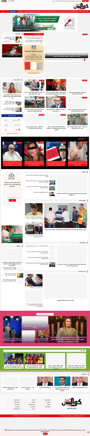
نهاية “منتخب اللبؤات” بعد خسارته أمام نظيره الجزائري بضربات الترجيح (76, 366)
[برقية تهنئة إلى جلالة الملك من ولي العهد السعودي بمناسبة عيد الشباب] (72, 183)
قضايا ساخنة (68, 11)
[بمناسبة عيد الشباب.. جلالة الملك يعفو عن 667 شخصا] (18, 110)
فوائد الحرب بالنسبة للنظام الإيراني (65, 300)
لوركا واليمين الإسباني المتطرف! (79, 387)
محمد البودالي (76, 416)
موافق (45, 434)
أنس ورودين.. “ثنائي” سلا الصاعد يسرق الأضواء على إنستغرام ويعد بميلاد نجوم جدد (12, 340)
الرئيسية (85, 11)
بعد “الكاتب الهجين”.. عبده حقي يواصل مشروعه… (36, 246)
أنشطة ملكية (74, 11)
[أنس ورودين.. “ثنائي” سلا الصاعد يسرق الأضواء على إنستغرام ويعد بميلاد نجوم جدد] (12, 329)
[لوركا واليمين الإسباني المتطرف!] (80, 381)
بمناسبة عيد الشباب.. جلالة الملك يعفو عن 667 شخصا (8, 109)
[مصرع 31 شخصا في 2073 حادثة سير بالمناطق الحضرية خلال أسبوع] (35, 102)
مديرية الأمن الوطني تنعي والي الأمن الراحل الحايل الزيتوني (77, 93)
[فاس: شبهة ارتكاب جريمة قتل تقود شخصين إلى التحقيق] (34, 228)
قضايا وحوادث (38, 11)
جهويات (43, 11)
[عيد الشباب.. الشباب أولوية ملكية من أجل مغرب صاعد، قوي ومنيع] (18, 103)
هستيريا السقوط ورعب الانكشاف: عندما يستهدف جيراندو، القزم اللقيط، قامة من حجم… (33, 42)
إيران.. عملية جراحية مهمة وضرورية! (27, 388)
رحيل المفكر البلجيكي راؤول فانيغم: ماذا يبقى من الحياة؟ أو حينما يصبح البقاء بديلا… (72, 265)
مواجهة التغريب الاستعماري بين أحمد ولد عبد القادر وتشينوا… (38, 258)
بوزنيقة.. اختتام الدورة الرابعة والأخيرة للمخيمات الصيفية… (9, 268)
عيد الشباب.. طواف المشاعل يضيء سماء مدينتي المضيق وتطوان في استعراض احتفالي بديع (12, 263)
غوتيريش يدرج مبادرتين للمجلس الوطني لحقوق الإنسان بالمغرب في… (37, 181)
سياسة (80, 11)
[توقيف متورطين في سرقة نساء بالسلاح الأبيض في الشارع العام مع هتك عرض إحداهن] (65, 215)
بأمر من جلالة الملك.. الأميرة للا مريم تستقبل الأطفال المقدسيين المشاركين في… (12, 96)
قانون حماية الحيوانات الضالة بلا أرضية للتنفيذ (10, 388)
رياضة (63, 11)
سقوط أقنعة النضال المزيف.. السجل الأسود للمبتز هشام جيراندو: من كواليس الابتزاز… (55, 128)
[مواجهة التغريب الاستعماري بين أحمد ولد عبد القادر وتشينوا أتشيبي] (52, 259)
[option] (12, 51)
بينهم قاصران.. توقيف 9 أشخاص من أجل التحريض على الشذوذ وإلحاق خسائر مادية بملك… (56, 93)
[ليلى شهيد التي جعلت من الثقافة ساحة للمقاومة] (28, 336)
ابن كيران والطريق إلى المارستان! (40, 192)
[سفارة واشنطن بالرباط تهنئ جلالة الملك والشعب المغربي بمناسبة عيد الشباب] (52, 264)
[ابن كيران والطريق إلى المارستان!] (52, 194)
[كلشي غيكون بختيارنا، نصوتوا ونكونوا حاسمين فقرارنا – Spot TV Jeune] (12, 50)
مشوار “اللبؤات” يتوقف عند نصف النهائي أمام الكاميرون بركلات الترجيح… (55, 367)
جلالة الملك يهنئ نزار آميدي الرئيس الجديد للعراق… (41, 339)
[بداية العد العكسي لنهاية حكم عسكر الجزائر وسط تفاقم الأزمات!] (77, 102)
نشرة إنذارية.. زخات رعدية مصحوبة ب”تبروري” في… (10, 274)
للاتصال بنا (11, 1)
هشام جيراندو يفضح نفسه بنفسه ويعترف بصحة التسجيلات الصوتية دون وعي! (66, 1)
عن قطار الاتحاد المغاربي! (45, 387)
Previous (85, 46)
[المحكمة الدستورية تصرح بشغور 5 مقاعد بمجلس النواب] (52, 177)
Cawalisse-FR (16, 409)
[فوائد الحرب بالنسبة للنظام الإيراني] (65, 286)
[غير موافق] (88, 432)
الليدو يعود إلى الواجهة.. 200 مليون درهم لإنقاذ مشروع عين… (9, 280)
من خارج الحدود (54, 11)
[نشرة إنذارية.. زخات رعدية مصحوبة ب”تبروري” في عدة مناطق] (20, 275)
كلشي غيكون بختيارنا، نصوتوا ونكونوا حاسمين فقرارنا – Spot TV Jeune (12, 55)
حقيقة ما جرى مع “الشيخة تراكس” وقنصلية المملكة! (35, 327)
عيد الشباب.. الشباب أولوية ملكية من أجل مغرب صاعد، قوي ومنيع (9, 102)
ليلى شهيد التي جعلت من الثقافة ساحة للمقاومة (28, 339)
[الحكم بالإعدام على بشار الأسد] (34, 280)
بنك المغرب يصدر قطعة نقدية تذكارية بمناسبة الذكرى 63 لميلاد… (37, 252)
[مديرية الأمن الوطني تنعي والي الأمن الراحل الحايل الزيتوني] (77, 85)
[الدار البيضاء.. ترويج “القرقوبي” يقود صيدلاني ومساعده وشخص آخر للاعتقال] (35, 119)
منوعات (33, 409)
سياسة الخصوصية (45, 431)
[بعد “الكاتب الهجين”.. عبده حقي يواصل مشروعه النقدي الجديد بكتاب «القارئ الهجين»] (52, 247)
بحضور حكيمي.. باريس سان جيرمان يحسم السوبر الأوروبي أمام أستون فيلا (14, 366)
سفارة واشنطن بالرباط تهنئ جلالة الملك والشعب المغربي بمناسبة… (37, 263)
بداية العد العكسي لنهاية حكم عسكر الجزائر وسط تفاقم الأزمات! (77, 110)
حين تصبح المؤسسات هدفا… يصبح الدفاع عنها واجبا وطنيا (9, 38)
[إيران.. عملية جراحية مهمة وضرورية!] (28, 381)
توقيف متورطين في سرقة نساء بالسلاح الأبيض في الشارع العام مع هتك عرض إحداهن (65, 230)
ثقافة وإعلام (31, 11)
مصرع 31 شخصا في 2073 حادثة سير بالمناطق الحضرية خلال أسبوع (34, 110)
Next (47, 46)
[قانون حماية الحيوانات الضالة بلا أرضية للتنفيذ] (10, 381)
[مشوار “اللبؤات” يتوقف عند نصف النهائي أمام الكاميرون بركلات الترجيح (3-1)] (55, 358)
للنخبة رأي (48, 11)
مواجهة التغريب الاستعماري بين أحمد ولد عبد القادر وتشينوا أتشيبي (62, 389)
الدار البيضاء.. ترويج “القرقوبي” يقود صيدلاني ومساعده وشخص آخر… (34, 127)
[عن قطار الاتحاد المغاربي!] (45, 381)
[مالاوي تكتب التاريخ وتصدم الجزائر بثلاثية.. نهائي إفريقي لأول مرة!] (34, 358)
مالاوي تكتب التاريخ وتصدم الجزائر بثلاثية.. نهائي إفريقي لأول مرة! (35, 366)
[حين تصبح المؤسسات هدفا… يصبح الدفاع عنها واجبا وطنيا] (19, 40)
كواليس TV (26, 11)
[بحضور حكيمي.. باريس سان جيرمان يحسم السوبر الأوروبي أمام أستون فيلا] (13, 358)
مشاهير (59, 11)
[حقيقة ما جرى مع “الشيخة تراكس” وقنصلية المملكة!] (35, 323)
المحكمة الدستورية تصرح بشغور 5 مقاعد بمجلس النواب (37, 175)
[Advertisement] (45, 426)
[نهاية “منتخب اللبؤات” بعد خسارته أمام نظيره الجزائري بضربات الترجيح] (76, 358)
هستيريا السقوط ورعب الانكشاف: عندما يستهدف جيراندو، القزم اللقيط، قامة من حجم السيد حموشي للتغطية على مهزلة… (66, 55)
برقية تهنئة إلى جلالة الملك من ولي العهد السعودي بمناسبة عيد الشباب (72, 194)
